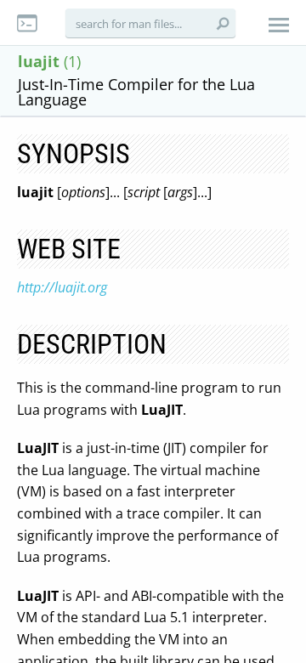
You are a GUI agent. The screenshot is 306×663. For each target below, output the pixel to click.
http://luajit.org (62, 287)
